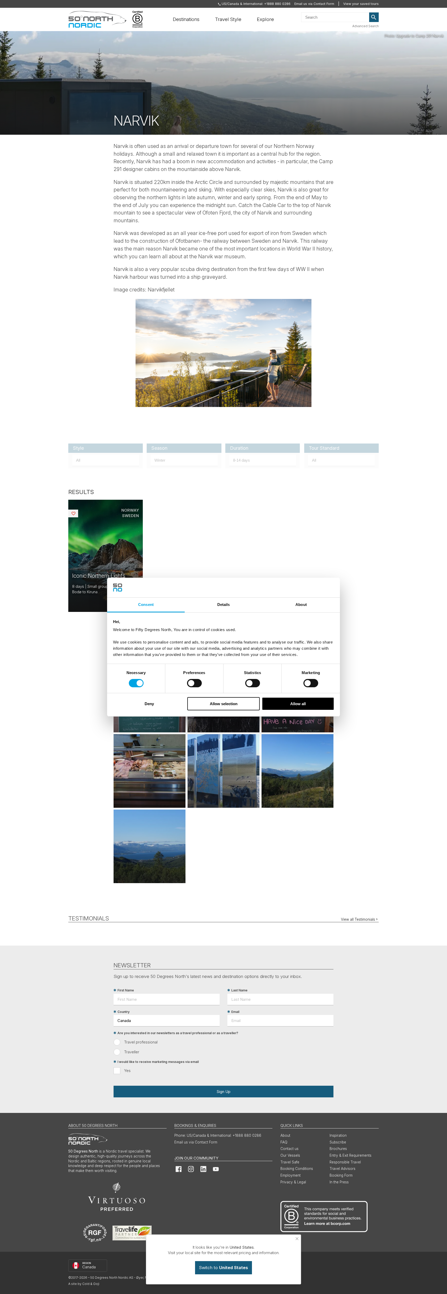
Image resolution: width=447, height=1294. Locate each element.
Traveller (131, 1051)
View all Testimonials (358, 919)
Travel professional (141, 1042)
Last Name (239, 990)
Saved (77, 513)
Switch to (223, 1267)
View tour (105, 556)
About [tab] (301, 604)
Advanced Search (365, 26)
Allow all (298, 704)
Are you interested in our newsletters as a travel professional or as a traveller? (177, 1033)
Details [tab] (223, 604)
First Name (125, 990)
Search (374, 17)
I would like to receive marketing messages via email (158, 1062)
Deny (149, 704)
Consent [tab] (146, 604)
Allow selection (223, 704)
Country (123, 1012)
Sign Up (223, 1091)
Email (235, 1012)
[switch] (194, 683)
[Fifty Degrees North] (97, 19)
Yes (127, 1070)
